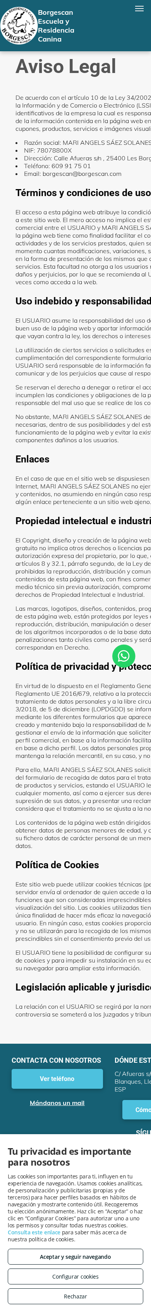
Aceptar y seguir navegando (75, 1256)
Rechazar (75, 1296)
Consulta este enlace (34, 1232)
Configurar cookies (75, 1276)
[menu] (139, 8)
